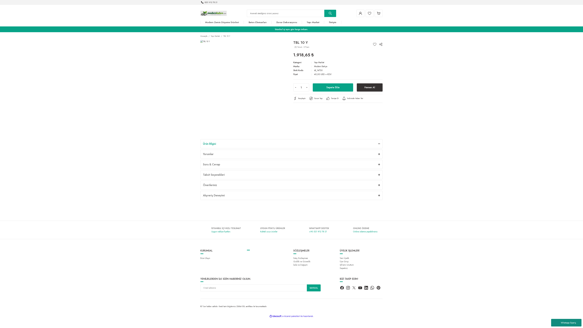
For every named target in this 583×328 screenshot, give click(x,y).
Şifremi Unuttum (347, 264)
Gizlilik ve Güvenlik (301, 261)
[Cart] (379, 13)
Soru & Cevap (211, 164)
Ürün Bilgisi (209, 144)
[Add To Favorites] (375, 44)
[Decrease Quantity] (295, 87)
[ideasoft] (275, 316)
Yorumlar (208, 154)
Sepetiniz (344, 268)
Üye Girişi (344, 261)
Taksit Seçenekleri (214, 175)
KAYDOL (314, 287)
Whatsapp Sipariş (568, 322)
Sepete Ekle (332, 87)
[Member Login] (360, 13)
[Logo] (213, 13)
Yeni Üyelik (344, 258)
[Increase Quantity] (307, 87)
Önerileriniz (210, 185)
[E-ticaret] (291, 316)
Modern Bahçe (320, 66)
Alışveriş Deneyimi (214, 195)
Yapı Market (319, 62)
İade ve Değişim (300, 264)
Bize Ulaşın (205, 258)
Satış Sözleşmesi (300, 258)
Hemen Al (369, 87)
